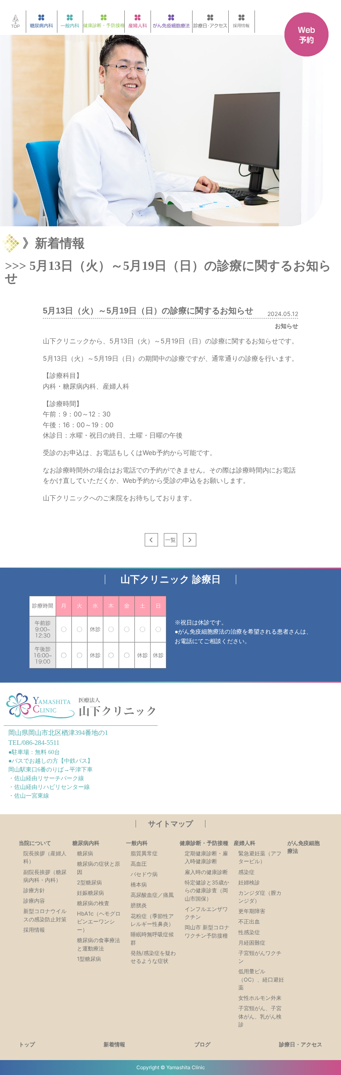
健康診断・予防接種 (204, 843)
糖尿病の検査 (93, 903)
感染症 (246, 872)
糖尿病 (85, 853)
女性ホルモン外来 (260, 997)
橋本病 (139, 884)
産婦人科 (244, 843)
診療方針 (34, 890)
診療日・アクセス (300, 1044)
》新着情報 (53, 243)
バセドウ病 (144, 874)
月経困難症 (251, 942)
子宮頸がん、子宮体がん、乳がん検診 (260, 1016)
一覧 (170, 539)
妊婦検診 (249, 882)
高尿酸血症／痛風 (152, 894)
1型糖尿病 (89, 958)
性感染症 (249, 932)
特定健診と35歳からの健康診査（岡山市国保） (207, 890)
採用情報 (34, 929)
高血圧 (139, 863)
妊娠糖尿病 (90, 892)
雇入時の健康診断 (206, 872)
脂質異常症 (144, 853)
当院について (35, 843)
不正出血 (249, 921)
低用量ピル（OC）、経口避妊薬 (261, 979)
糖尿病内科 (85, 843)
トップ (27, 1044)
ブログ (202, 1044)
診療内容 (34, 900)
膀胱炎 (139, 905)
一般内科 (137, 843)
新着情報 (114, 1044)
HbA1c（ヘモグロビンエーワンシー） (99, 921)
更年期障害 (251, 911)
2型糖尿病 (89, 882)
